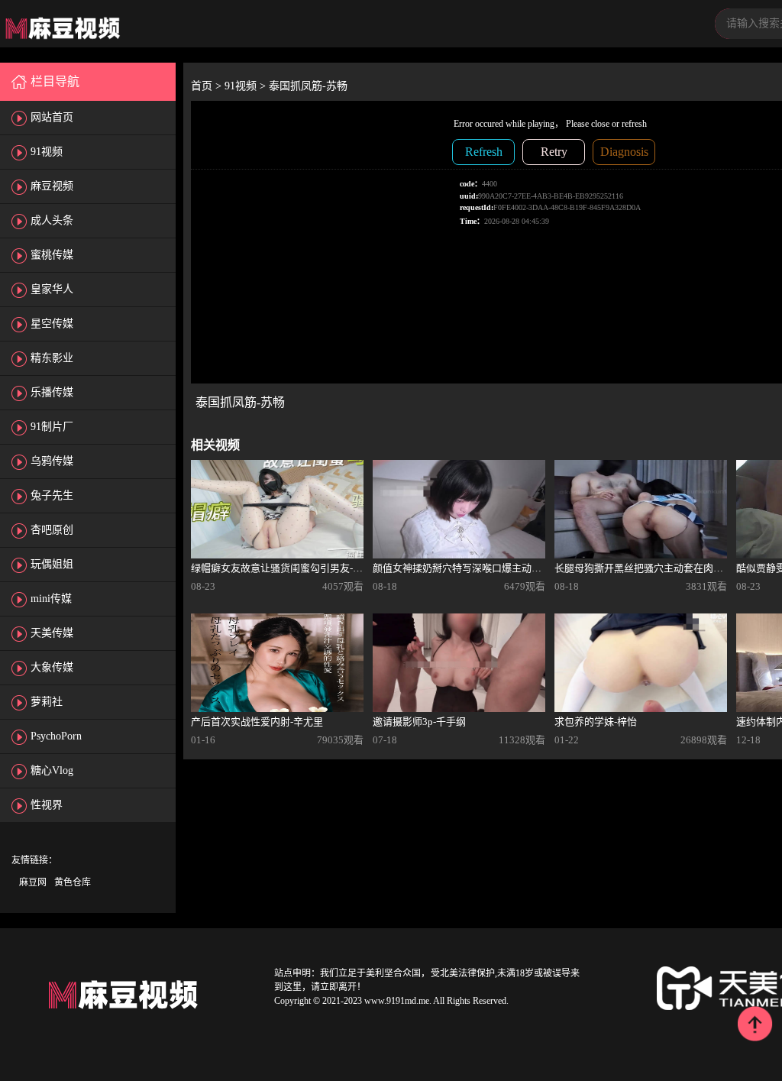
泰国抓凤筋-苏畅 (308, 86)
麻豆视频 (52, 186)
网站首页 (52, 117)
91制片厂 (52, 426)
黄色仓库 (72, 882)
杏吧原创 (52, 530)
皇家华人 (52, 289)
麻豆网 (33, 882)
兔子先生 (52, 495)
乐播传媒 (52, 392)
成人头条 (52, 220)
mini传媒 (51, 598)
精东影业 (52, 358)
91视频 (47, 151)
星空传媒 (52, 323)
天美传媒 (52, 633)
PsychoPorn (56, 736)
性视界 (47, 805)
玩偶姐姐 (52, 564)
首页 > (208, 86)
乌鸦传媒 (52, 461)
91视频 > (247, 86)
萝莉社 (47, 701)
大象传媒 (52, 667)
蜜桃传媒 (52, 255)
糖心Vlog (52, 770)
